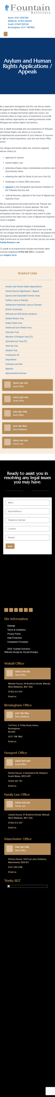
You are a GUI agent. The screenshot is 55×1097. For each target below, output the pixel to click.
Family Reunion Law (10, 242)
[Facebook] (6, 610)
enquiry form (10, 255)
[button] (5, 34)
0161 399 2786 (20, 411)
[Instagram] (21, 610)
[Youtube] (26, 610)
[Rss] (31, 610)
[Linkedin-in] (16, 610)
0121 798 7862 (20, 426)
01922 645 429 (20, 383)
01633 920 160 (20, 397)
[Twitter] (11, 610)
